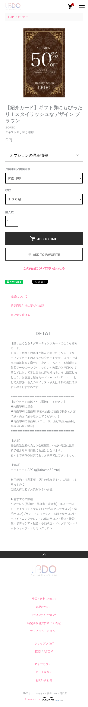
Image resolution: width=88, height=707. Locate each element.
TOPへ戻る (44, 554)
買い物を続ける (20, 314)
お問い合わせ (44, 680)
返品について (19, 296)
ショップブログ (44, 643)
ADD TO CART (47, 239)
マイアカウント (44, 664)
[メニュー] (81, 6)
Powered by (32, 699)
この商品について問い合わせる (44, 268)
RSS (38, 651)
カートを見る (44, 672)
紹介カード (24, 17)
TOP (10, 17)
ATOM (48, 651)
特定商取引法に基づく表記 (27, 305)
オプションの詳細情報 (29, 155)
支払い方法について (44, 615)
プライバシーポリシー (44, 631)
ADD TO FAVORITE (46, 254)
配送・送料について (44, 598)
